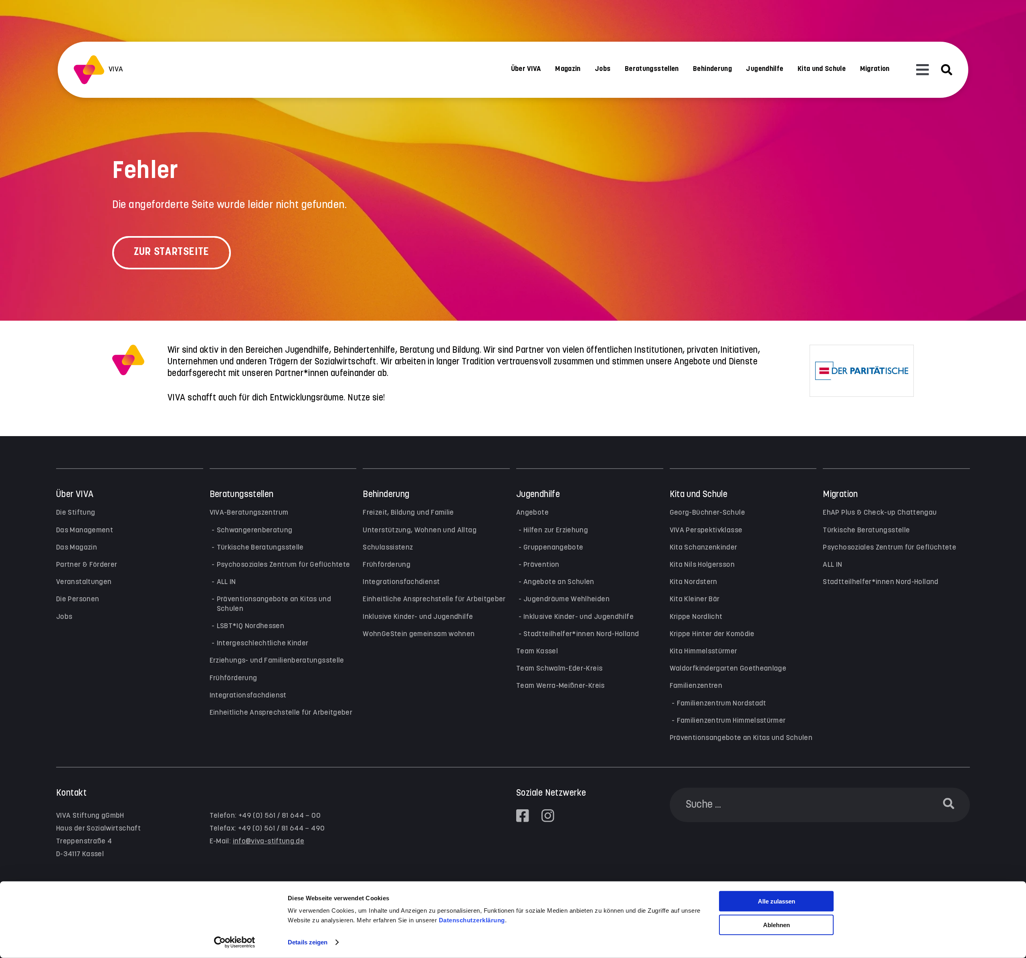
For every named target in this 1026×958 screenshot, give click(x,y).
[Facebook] (522, 815)
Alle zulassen (776, 901)
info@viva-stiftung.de (269, 841)
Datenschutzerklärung (472, 920)
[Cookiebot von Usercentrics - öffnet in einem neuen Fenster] (235, 942)
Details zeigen (307, 942)
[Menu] (922, 69)
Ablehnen (776, 925)
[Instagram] (547, 815)
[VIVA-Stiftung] (89, 70)
